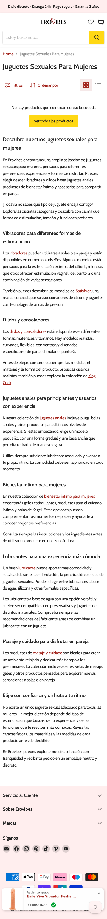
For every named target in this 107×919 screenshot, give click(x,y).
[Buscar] (96, 37)
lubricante (27, 568)
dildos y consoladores (28, 331)
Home (8, 54)
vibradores (18, 253)
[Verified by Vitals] (53, 902)
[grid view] (86, 85)
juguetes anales (53, 418)
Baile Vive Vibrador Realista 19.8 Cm (51, 894)
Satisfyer (83, 290)
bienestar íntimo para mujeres (69, 496)
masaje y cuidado (47, 652)
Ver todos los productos (53, 121)
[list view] (98, 85)
